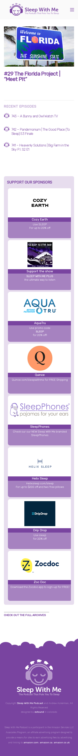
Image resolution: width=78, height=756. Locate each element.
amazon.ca (46, 742)
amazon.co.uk (62, 742)
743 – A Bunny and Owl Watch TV (34, 116)
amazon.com (31, 742)
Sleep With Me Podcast (30, 703)
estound (39, 711)
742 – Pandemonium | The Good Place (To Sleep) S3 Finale (40, 131)
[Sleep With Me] (34, 13)
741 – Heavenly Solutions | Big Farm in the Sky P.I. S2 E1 (40, 147)
